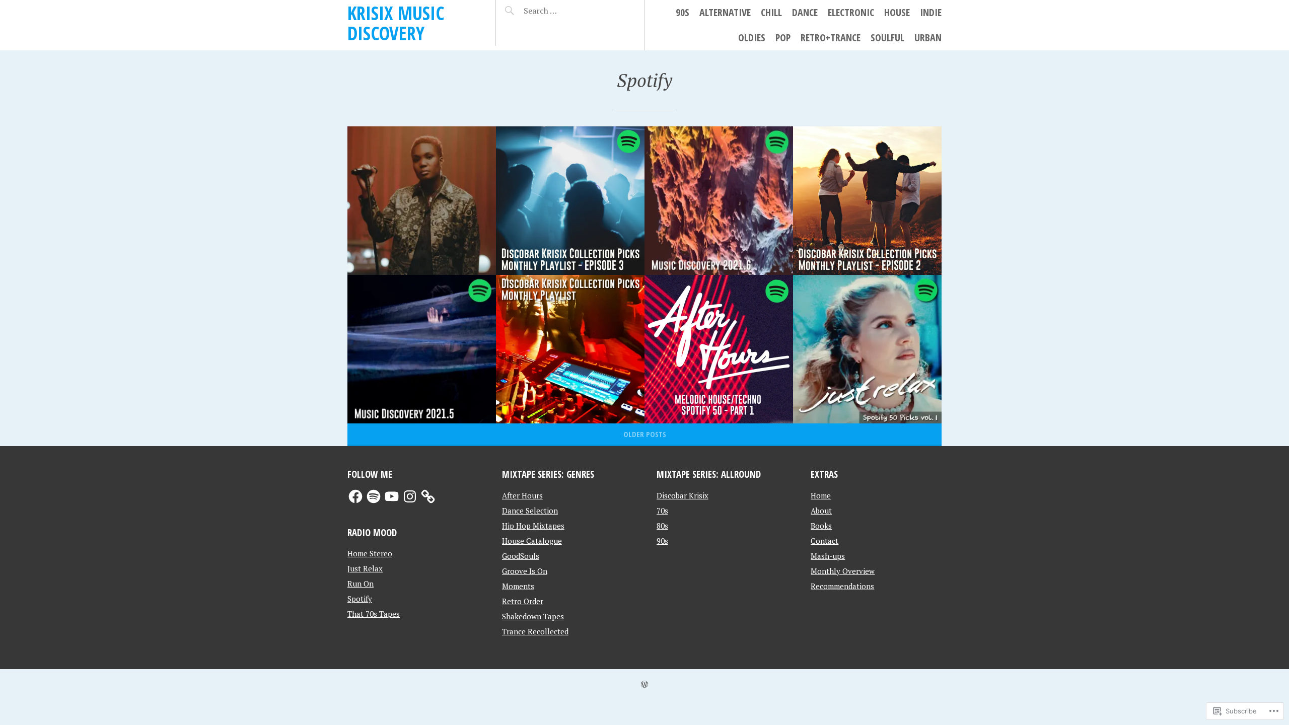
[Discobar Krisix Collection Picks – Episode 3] (570, 200)
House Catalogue (532, 541)
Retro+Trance (831, 37)
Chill (771, 12)
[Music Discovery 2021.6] (718, 200)
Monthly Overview (843, 571)
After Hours (522, 495)
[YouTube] (392, 496)
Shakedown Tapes (533, 616)
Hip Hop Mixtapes (533, 526)
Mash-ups (828, 556)
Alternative (725, 12)
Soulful (887, 37)
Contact (824, 541)
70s (662, 510)
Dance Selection (530, 510)
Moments (518, 586)
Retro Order (522, 601)
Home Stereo (369, 553)
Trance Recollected (535, 631)
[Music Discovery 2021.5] (421, 349)
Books (821, 526)
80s (662, 526)
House (897, 12)
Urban (928, 37)
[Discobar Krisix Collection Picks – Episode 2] (867, 200)
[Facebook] (355, 496)
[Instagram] (410, 496)
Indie (931, 12)
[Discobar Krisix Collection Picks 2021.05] (570, 349)
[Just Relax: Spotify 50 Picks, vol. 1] (867, 349)
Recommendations (842, 586)
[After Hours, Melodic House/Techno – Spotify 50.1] (718, 349)
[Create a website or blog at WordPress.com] (644, 684)
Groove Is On (524, 571)
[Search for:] (565, 10)
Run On (360, 583)
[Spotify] (374, 496)
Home (821, 495)
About (821, 510)
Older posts (644, 434)
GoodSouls (520, 556)
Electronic (851, 12)
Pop (783, 37)
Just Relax (365, 568)
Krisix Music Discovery (395, 23)
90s (682, 12)
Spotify (359, 599)
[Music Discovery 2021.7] (421, 200)
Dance (805, 12)
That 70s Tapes (373, 614)
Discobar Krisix (682, 495)
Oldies (751, 37)
